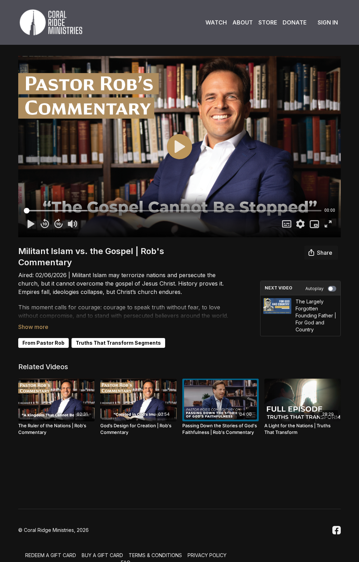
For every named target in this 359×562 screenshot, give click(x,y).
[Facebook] (336, 530)
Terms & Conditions (155, 555)
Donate (294, 22)
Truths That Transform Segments (118, 343)
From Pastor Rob (43, 343)
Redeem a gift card (50, 555)
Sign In (328, 22)
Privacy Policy (207, 555)
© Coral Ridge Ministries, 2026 (53, 530)
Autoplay (314, 288)
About (242, 22)
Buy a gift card (102, 555)
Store (267, 22)
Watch (216, 22)
